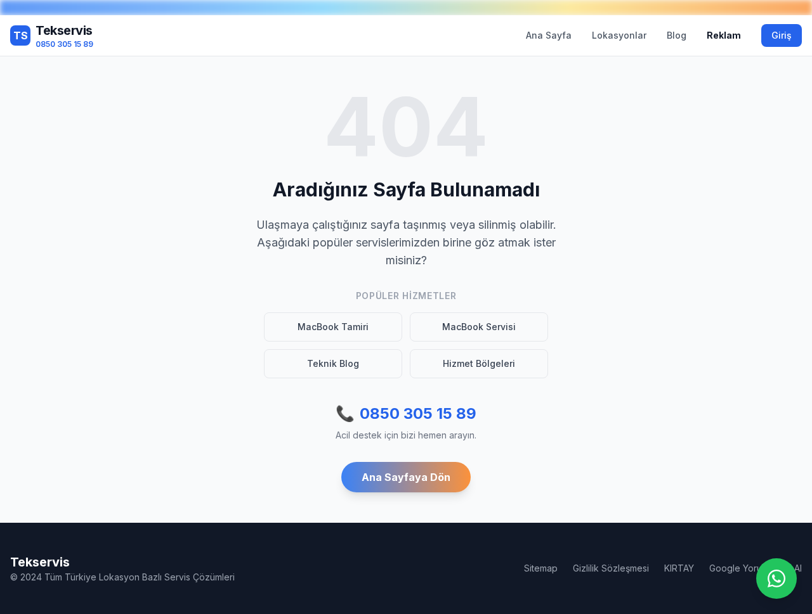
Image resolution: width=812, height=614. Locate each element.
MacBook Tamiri (333, 326)
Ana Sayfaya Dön (406, 477)
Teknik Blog (333, 363)
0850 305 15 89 (406, 413)
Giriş (781, 35)
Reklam (724, 35)
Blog (676, 35)
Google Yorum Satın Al (755, 568)
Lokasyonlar (619, 35)
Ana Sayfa (549, 35)
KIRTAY (679, 568)
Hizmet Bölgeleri (479, 363)
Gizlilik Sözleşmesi (611, 568)
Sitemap (541, 568)
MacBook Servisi (479, 326)
